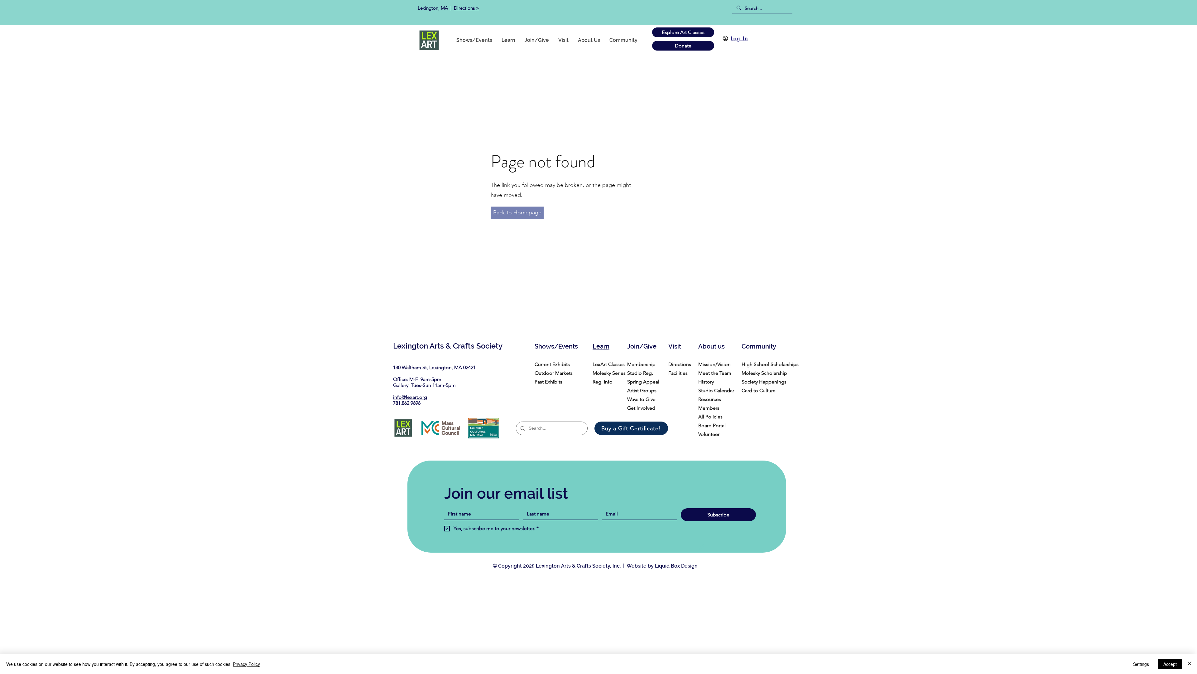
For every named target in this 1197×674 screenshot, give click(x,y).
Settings (1141, 664)
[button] (623, 40)
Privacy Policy (246, 664)
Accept (1170, 664)
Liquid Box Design (676, 566)
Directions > (466, 8)
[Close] (1189, 664)
